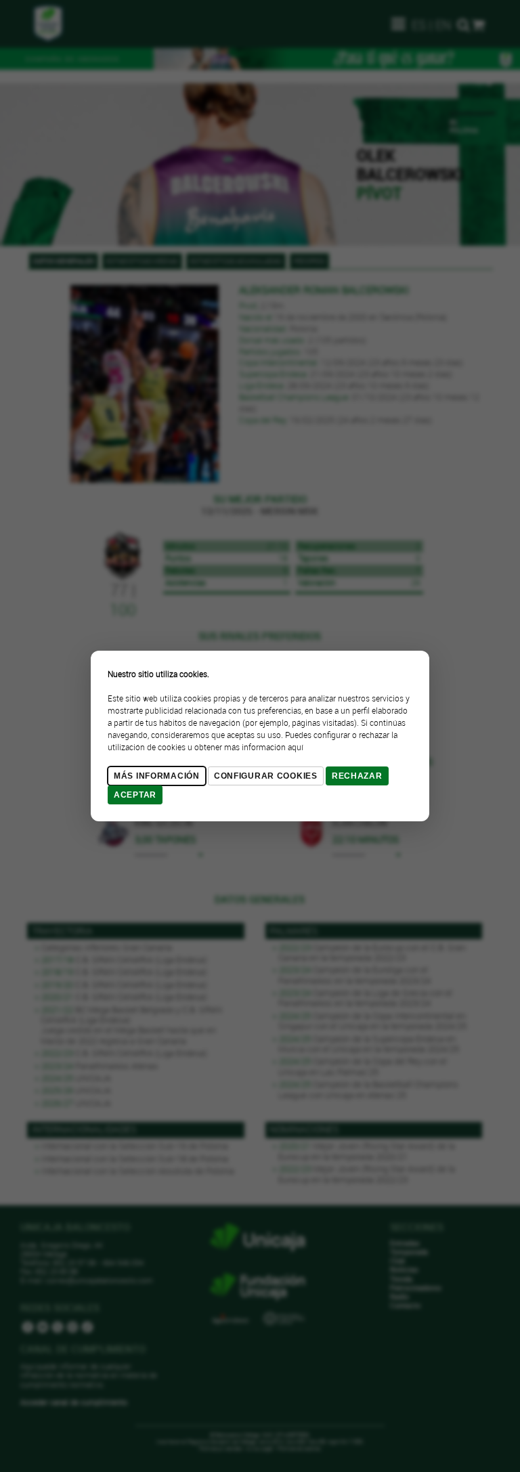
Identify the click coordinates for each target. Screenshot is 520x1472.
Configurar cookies (266, 776)
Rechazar (357, 776)
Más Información (157, 776)
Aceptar (135, 795)
